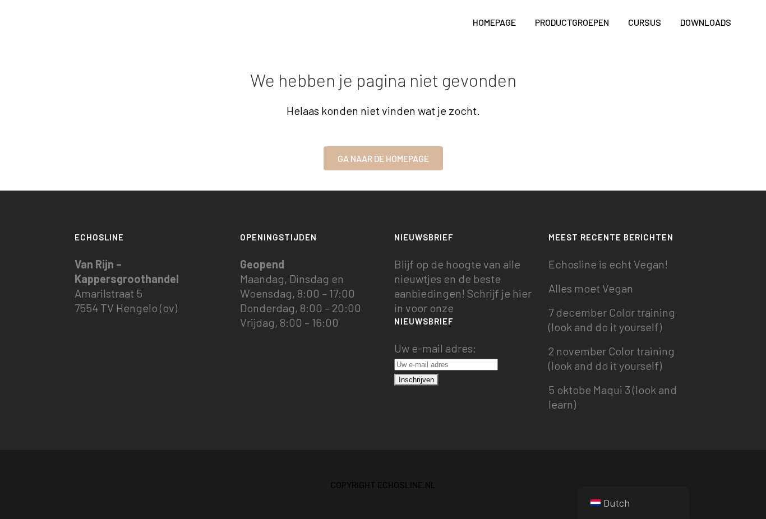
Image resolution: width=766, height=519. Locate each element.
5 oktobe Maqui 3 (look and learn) (612, 397)
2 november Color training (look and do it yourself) (611, 358)
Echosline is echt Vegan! (608, 264)
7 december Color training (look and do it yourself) (611, 319)
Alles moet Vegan (590, 288)
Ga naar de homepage (383, 158)
